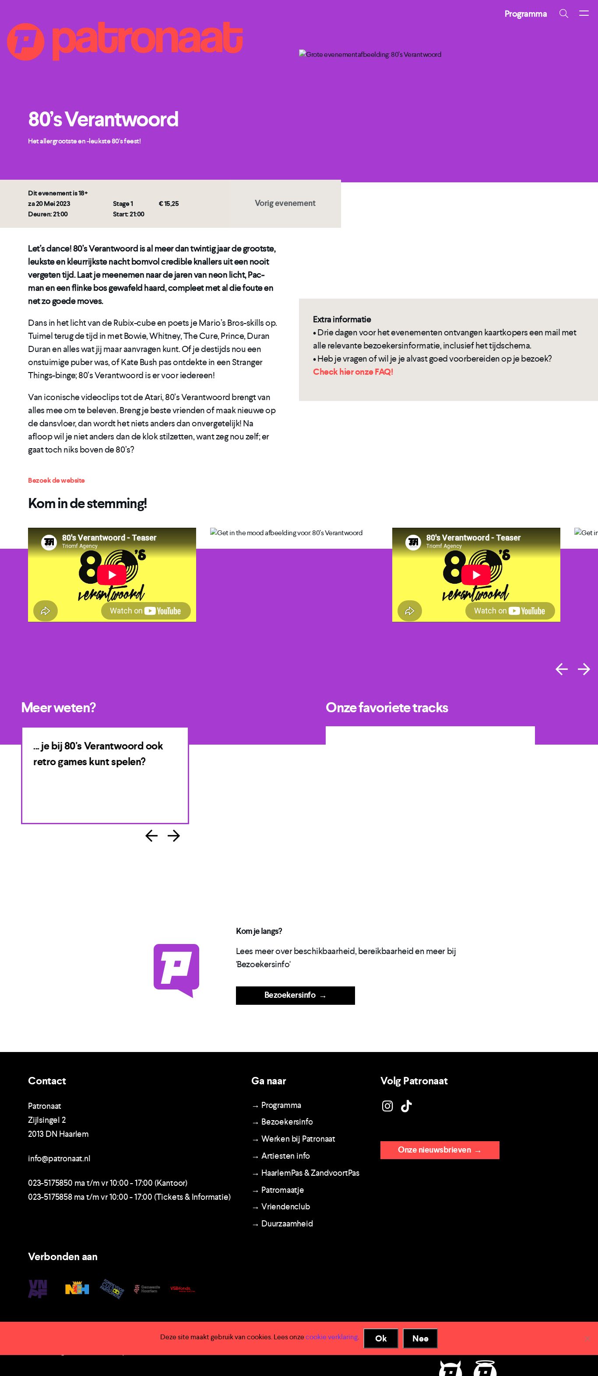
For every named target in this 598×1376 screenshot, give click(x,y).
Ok (381, 1338)
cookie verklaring (332, 1336)
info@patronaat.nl (59, 1158)
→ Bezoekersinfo (282, 1121)
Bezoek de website (56, 480)
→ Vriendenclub (280, 1206)
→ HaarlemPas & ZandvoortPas (305, 1172)
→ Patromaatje (277, 1189)
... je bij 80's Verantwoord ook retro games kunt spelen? (97, 754)
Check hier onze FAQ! (353, 371)
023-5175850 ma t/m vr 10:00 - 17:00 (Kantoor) (107, 1182)
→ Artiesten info (280, 1155)
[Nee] (587, 1338)
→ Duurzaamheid (282, 1223)
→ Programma (276, 1105)
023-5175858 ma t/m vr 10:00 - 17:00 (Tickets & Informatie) (129, 1196)
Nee (420, 1338)
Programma (526, 13)
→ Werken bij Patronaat (293, 1138)
